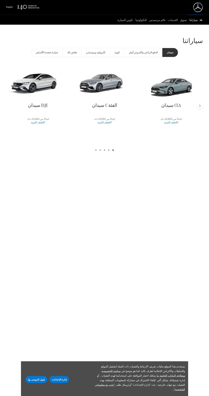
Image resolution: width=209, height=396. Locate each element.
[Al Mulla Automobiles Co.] (198, 7)
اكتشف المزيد (171, 122)
